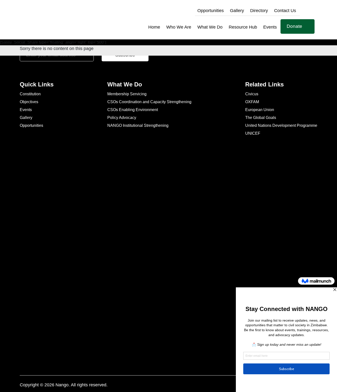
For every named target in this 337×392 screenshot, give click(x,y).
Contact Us (285, 10)
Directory (259, 10)
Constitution (30, 94)
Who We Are (178, 27)
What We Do (210, 27)
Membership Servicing (127, 94)
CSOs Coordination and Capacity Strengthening (149, 102)
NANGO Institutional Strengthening (137, 126)
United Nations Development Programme (281, 126)
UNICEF (252, 133)
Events (270, 27)
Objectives (29, 102)
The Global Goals (260, 118)
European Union (259, 110)
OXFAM (252, 102)
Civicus (251, 94)
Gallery (237, 10)
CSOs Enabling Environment (132, 110)
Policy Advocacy (121, 118)
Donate (294, 26)
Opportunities (210, 10)
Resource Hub (243, 27)
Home (154, 27)
